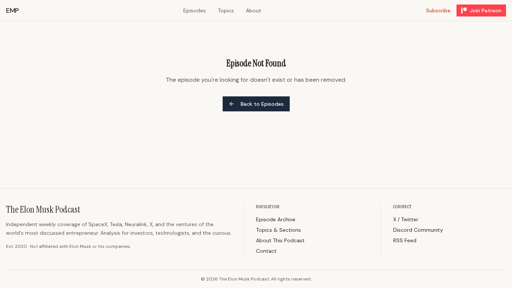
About (253, 10)
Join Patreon (486, 10)
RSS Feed (404, 240)
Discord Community (418, 229)
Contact (266, 251)
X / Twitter (405, 219)
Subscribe (438, 10)
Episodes (194, 10)
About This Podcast (280, 240)
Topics (226, 10)
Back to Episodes (262, 103)
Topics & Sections (278, 229)
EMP (12, 10)
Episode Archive (275, 219)
